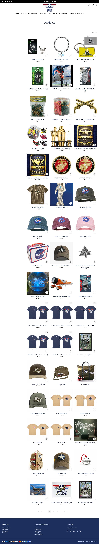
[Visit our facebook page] (3, 1)
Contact (36, 528)
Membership (72, 13)
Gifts (41, 13)
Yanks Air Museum (6, 528)
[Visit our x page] (9, 1)
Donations (80, 13)
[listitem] (49, 1)
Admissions (64, 13)
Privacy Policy (38, 532)
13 (64, 511)
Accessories (34, 13)
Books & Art (47, 13)
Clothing (27, 13)
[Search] (89, 5)
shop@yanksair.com (72, 528)
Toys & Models (56, 13)
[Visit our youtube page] (12, 1)
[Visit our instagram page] (5, 1)
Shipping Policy (38, 529)
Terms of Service (38, 534)
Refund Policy (38, 531)
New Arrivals (19, 13)
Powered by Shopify (81, 541)
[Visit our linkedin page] (7, 1)
